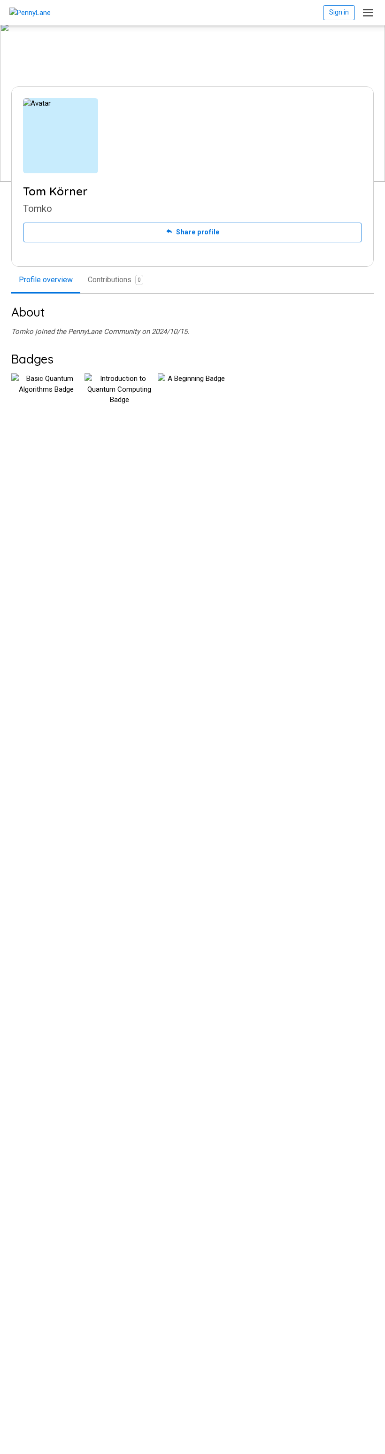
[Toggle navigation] (368, 12)
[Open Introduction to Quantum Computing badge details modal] (119, 408)
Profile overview (46, 279)
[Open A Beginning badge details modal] (192, 408)
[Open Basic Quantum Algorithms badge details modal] (46, 408)
